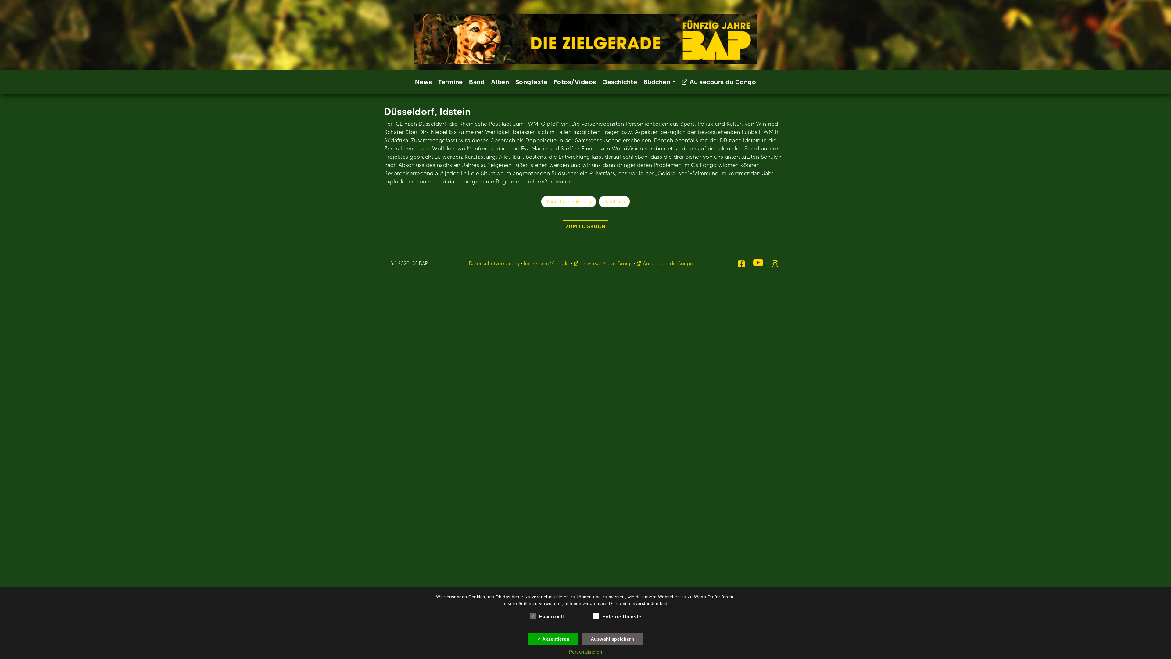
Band (477, 82)
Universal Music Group (606, 263)
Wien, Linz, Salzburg (568, 201)
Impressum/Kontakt (547, 263)
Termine (450, 82)
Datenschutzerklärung (494, 263)
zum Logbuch (586, 226)
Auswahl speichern (612, 639)
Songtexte (531, 82)
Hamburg (614, 201)
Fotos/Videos (575, 82)
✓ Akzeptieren (553, 639)
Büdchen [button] (657, 82)
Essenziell (551, 616)
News (423, 82)
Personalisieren (585, 651)
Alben (500, 82)
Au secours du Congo (722, 82)
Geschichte (619, 82)
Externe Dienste (622, 616)
